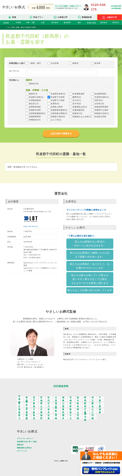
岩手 (34, 399)
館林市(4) (33, 94)
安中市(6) (77, 104)
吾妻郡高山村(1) (80, 107)
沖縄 (93, 417)
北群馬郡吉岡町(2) (59, 113)
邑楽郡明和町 (100, 94)
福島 (63, 399)
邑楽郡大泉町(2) (36, 97)
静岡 (85, 405)
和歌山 (56, 411)
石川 (49, 405)
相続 (79, 22)
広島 (85, 411)
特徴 (14, 17)
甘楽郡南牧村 (35, 100)
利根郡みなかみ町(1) (82, 117)
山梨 (63, 405)
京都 (27, 411)
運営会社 (115, 22)
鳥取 (63, 411)
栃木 (78, 399)
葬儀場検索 (87, 17)
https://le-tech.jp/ (30, 226)
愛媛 (27, 417)
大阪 (34, 411)
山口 (93, 411)
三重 (100, 405)
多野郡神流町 (35, 107)
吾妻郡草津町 (35, 110)
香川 (19, 417)
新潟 (34, 405)
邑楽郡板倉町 (79, 94)
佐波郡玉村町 (100, 117)
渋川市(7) (77, 100)
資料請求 (103, 22)
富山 (41, 405)
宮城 (41, 399)
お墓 (43, 22)
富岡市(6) (55, 104)
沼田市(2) (98, 100)
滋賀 (19, 411)
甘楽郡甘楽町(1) (101, 97)
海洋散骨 (54, 22)
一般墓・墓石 (35, 63)
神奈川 (27, 405)
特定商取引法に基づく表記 (27, 441)
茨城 (70, 399)
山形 (56, 399)
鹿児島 (85, 417)
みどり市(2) (56, 120)
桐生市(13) (34, 104)
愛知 (93, 405)
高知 (34, 417)
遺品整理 (67, 22)
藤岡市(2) (77, 97)
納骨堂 (76, 63)
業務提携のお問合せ (24, 448)
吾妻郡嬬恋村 (79, 110)
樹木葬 (97, 63)
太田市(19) (99, 104)
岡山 (78, 411)
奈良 (49, 411)
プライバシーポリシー (25, 438)
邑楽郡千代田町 (58, 97)
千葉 (100, 399)
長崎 (56, 417)
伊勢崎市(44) (35, 120)
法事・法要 (30, 22)
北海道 (19, 399)
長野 (70, 405)
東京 (19, 405)
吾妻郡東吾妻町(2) (59, 110)
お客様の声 (63, 17)
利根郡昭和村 (35, 117)
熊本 (63, 417)
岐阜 (78, 405)
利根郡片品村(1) (101, 113)
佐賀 (49, 417)
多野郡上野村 (57, 107)
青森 (27, 399)
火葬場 (18, 22)
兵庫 (41, 411)
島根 (70, 411)
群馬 (85, 399)
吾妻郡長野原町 (101, 107)
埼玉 (93, 399)
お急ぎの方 (112, 17)
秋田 (49, 399)
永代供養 (55, 63)
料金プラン (38, 17)
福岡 (41, 417)
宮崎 (78, 417)
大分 (70, 417)
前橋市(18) (77, 113)
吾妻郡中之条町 (101, 110)
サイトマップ (22, 451)
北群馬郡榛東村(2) (37, 113)
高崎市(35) (34, 84)
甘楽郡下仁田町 (58, 100)
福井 (56, 405)
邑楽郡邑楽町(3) (58, 94)
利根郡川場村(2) (58, 117)
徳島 (100, 411)
